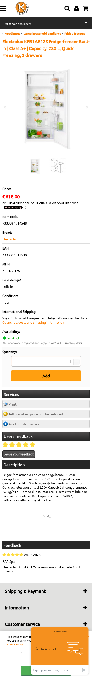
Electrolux (10, 239)
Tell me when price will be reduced (35, 414)
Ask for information (24, 424)
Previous (5, 107)
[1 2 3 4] (46, 362)
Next (87, 107)
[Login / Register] (77, 8)
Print (12, 404)
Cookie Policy (15, 644)
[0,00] (86, 8)
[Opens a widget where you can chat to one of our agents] (59, 651)
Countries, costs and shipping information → (35, 322)
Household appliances (17, 23)
